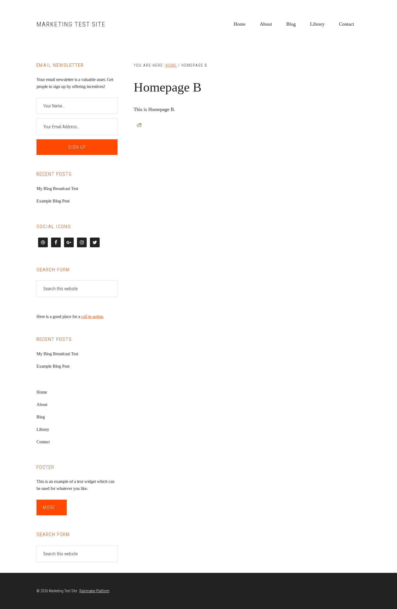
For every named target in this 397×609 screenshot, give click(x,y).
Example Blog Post (52, 201)
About (41, 404)
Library (42, 429)
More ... (51, 507)
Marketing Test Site (71, 24)
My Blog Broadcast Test (57, 188)
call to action (92, 316)
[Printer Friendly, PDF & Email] (139, 125)
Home (41, 392)
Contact (43, 441)
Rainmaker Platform (94, 591)
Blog (40, 417)
